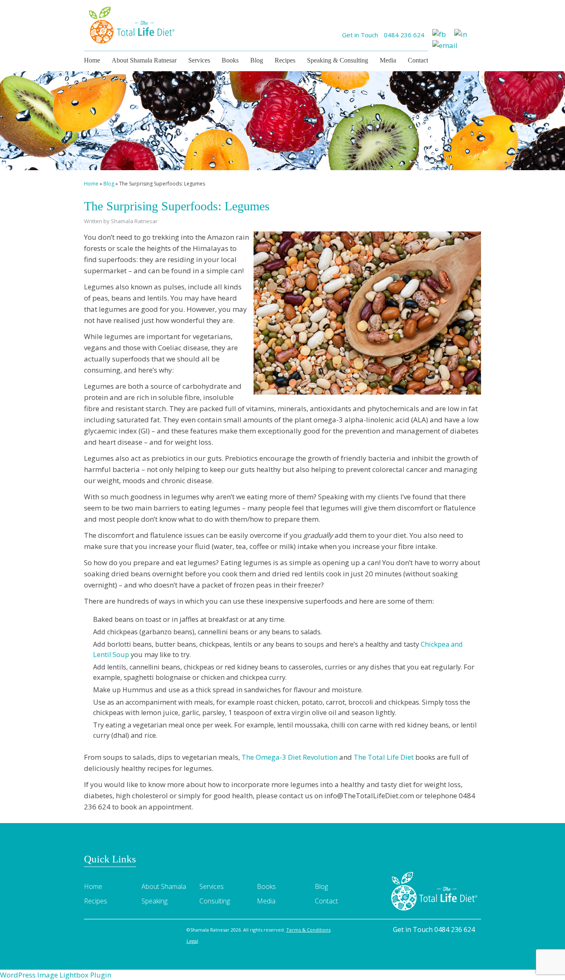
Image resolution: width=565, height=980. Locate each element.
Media (388, 60)
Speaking (154, 900)
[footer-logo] (434, 890)
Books (230, 60)
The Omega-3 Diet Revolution (290, 757)
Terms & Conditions (308, 930)
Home (92, 60)
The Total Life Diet (384, 757)
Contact (418, 60)
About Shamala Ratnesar (144, 60)
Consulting (214, 900)
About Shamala (163, 886)
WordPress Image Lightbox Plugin (55, 975)
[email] (444, 44)
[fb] (439, 33)
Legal (192, 941)
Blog (256, 60)
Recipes (285, 60)
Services (199, 60)
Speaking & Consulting (337, 60)
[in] (460, 33)
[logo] (131, 24)
